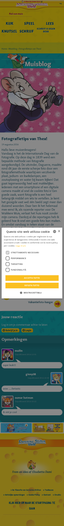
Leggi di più (21, 245)
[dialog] (32, 263)
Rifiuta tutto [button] (32, 285)
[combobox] (54, 231)
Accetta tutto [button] (32, 278)
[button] (32, 293)
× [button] (59, 231)
